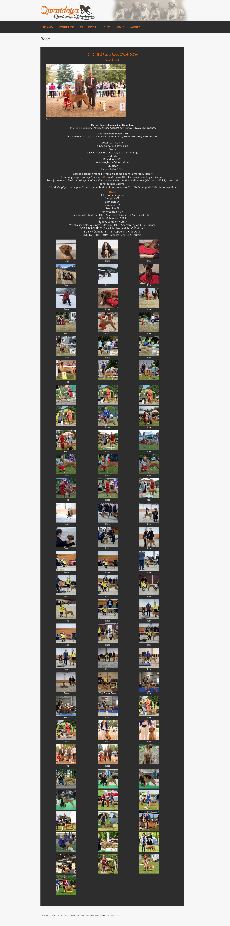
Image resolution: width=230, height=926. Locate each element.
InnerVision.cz (114, 915)
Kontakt (135, 27)
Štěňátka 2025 (66, 27)
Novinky (48, 27)
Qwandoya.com (67, 10)
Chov (107, 27)
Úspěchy (119, 27)
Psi (81, 27)
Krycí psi (93, 27)
